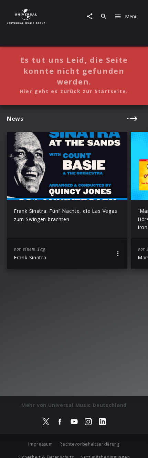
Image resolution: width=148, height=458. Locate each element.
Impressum (40, 444)
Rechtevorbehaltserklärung (90, 444)
